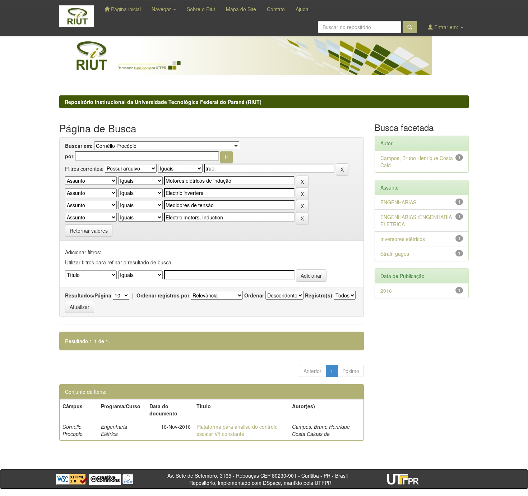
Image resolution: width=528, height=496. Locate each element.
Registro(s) (318, 295)
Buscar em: (79, 145)
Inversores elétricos (402, 238)
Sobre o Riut (201, 9)
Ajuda (302, 9)
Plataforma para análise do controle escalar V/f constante (237, 430)
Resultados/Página (88, 295)
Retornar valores (89, 230)
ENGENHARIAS (398, 202)
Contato (276, 9)
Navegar (162, 9)
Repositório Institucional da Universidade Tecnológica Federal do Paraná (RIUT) (163, 101)
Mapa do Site (241, 9)
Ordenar (254, 295)
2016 (386, 290)
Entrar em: (446, 27)
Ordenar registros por (162, 295)
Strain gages (394, 253)
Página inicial (125, 9)
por (69, 156)
